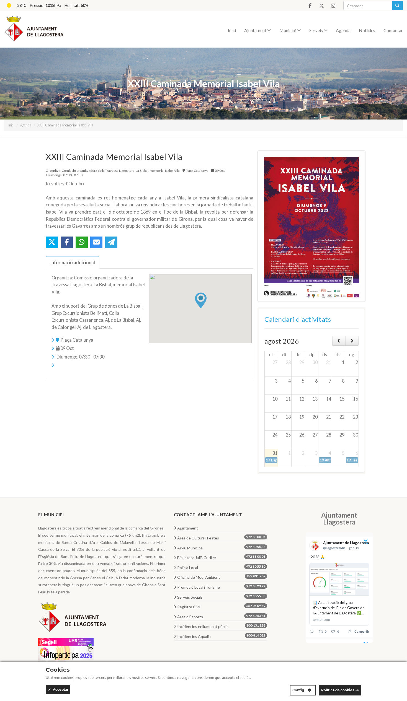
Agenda (343, 30)
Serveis (316, 30)
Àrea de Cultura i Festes (221, 537)
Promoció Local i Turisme (221, 587)
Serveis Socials (221, 596)
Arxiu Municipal (221, 547)
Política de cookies (337, 690)
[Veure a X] (365, 542)
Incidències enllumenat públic (221, 626)
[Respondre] (311, 631)
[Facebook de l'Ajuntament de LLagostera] (309, 5)
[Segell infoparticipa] (66, 648)
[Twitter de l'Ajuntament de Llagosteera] (321, 5)
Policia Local (221, 567)
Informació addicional (72, 262)
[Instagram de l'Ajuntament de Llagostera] (333, 5)
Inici (232, 30)
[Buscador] (397, 5)
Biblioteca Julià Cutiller (221, 557)
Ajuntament (255, 30)
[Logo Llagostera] (72, 619)
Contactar (393, 30)
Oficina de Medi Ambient (221, 577)
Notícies (367, 30)
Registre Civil (221, 606)
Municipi (288, 30)
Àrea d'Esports (221, 616)
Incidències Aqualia (221, 636)
